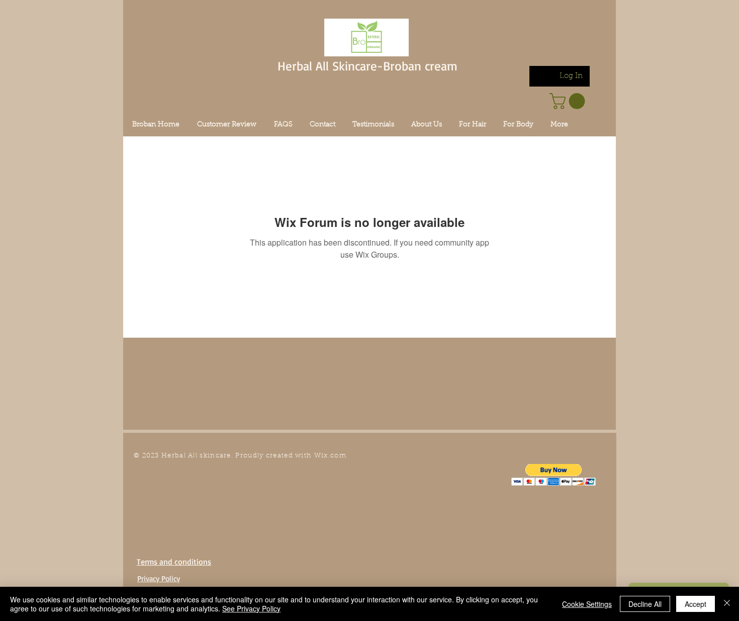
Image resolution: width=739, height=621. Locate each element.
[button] (554, 475)
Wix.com (330, 455)
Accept (695, 604)
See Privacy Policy (251, 608)
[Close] (727, 604)
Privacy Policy (158, 578)
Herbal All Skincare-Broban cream (367, 65)
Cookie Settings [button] (587, 604)
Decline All (645, 604)
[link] (569, 101)
